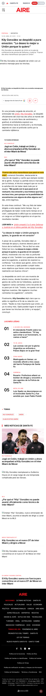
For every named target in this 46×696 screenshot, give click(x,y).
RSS (40, 672)
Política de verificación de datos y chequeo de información (23, 667)
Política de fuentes (35, 658)
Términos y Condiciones (29, 672)
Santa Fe (37, 600)
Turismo (10, 621)
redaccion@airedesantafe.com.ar (27, 685)
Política (5, 609)
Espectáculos (13, 613)
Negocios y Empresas (15, 625)
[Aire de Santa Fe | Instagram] (25, 649)
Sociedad (36, 625)
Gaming (36, 621)
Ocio (28, 625)
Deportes (14, 33)
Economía (37, 605)
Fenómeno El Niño (30, 629)
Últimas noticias (23, 600)
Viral (17, 621)
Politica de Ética (32, 654)
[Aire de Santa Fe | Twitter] (21, 649)
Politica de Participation (12, 672)
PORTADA (5, 33)
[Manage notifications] (41, 691)
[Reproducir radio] (3, 3)
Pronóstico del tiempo (18, 633)
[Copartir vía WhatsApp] (29, 100)
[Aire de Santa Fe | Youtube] (29, 649)
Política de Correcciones (17, 654)
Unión (17, 114)
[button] (7, 10)
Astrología (27, 621)
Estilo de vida (24, 617)
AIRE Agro (40, 609)
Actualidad (20, 605)
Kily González (26, 114)
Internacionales (18, 609)
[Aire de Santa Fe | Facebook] (17, 649)
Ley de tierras (23, 637)
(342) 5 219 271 (20, 683)
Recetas (35, 613)
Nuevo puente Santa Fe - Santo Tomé (23, 642)
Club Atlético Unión (10, 419)
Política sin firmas (23, 663)
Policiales (8, 605)
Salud (29, 605)
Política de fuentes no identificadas (16, 658)
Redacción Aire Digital (10, 95)
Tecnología (37, 617)
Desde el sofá (10, 617)
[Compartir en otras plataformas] (35, 100)
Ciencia (30, 609)
